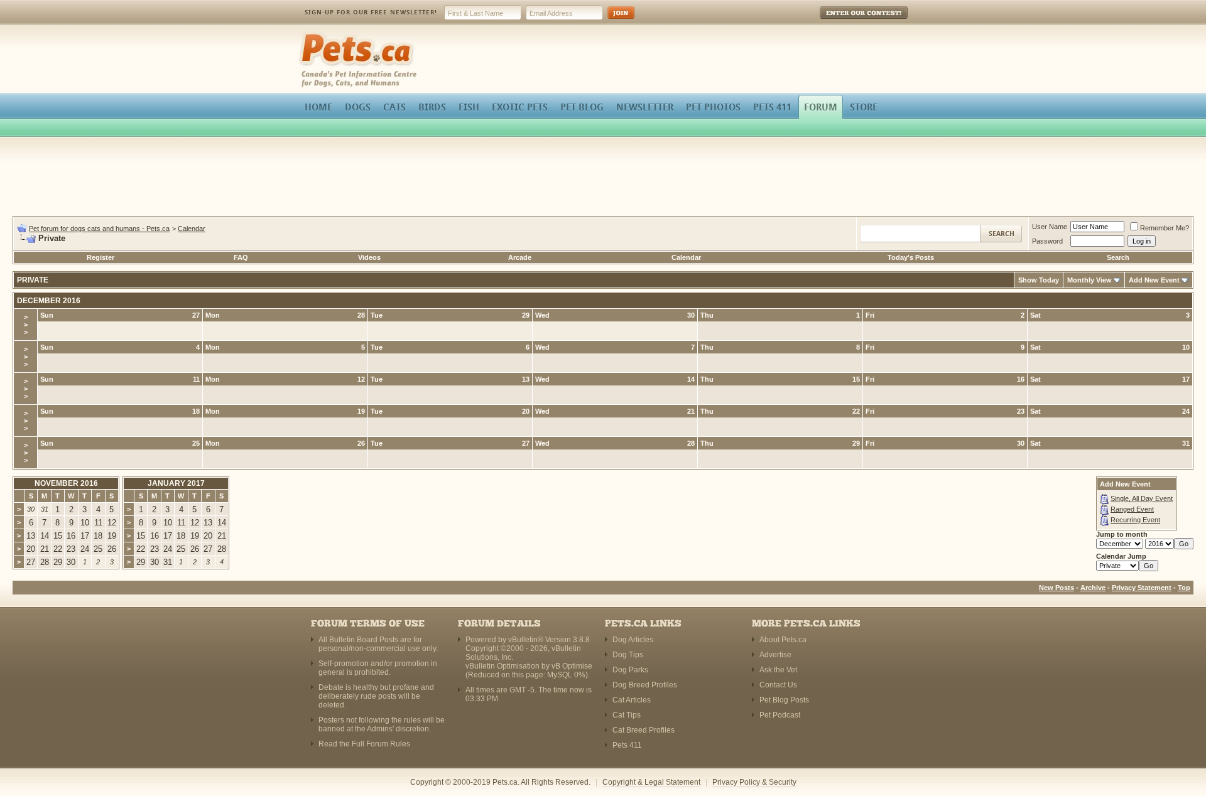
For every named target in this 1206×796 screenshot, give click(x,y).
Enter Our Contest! (847, 21)
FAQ (241, 257)
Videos (369, 257)
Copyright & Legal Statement (651, 782)
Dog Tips (627, 654)
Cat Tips (626, 715)
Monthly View (1089, 280)
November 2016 (66, 483)
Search (1118, 257)
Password (1047, 241)
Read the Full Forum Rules (364, 744)
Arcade (519, 257)
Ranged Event (1132, 509)
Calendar (191, 228)
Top (1184, 587)
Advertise (775, 654)
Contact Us (778, 684)
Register (100, 257)
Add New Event (1154, 280)
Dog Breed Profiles (644, 684)
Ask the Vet (778, 669)
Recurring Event (1135, 520)
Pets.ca (312, 35)
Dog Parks (630, 669)
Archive (1093, 587)
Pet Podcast (779, 715)
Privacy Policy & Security (754, 782)
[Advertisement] (603, 178)
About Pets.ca (783, 639)
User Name (1049, 226)
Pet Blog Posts (784, 700)
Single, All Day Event (1142, 498)
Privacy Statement (1141, 587)
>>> (26, 324)
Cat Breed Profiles (643, 730)
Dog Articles (632, 639)
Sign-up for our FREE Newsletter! (371, 12)
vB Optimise (571, 666)
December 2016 (48, 300)
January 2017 (176, 483)
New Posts (1056, 587)
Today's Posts (911, 257)
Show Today (1038, 280)
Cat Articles (631, 700)
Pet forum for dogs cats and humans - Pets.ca (99, 228)
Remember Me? (1164, 228)
